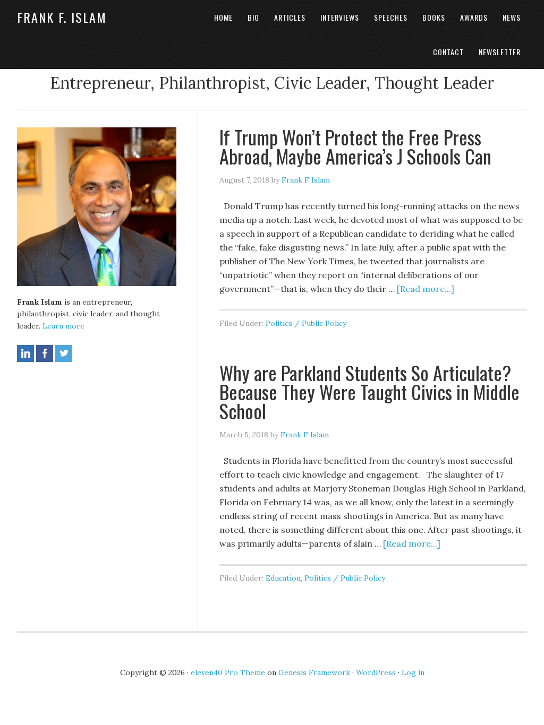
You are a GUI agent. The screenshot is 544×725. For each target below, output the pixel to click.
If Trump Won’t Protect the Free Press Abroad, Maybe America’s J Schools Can (355, 146)
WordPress (376, 672)
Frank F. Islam (62, 17)
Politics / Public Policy (306, 323)
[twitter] (63, 353)
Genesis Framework (314, 672)
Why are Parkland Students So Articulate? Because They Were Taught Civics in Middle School (369, 391)
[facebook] (44, 353)
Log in (413, 672)
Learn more (63, 326)
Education (283, 578)
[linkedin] (25, 353)
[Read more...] (425, 288)
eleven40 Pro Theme (228, 672)
